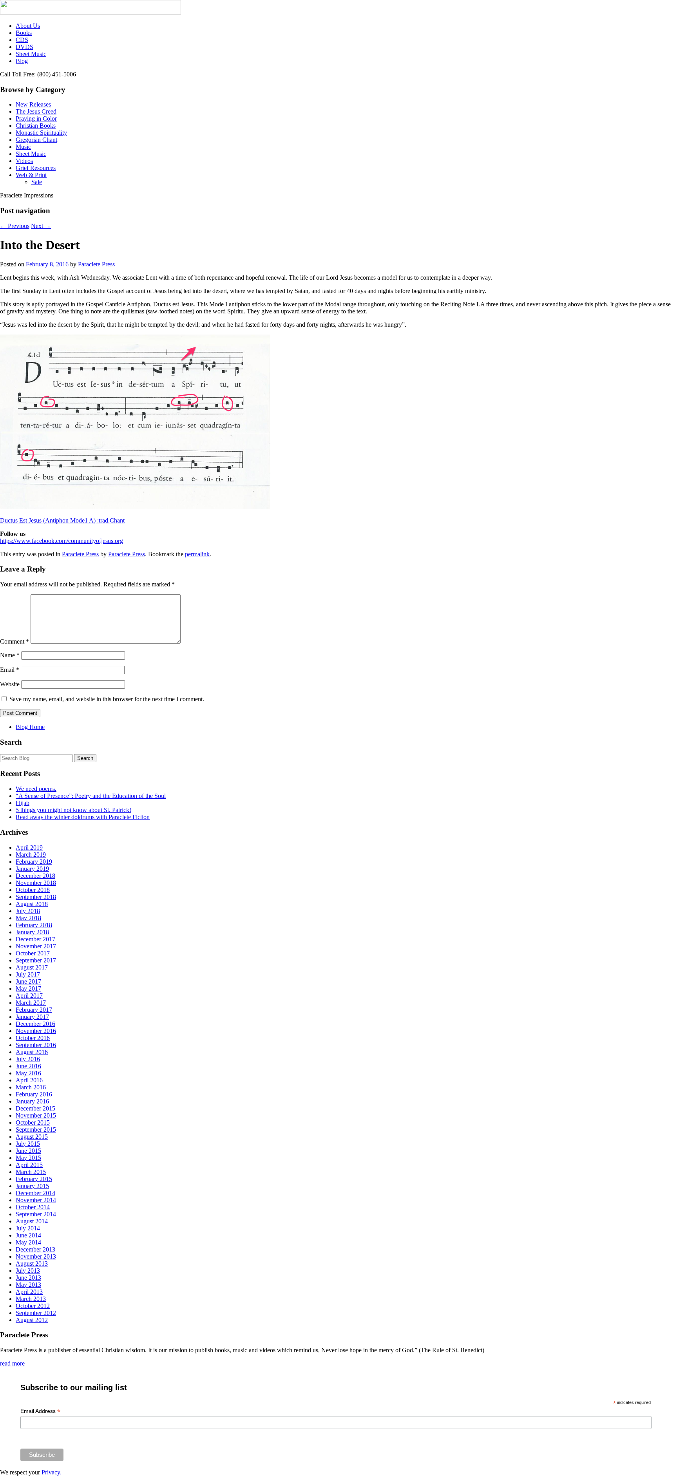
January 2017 (32, 1016)
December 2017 (35, 939)
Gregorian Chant (36, 139)
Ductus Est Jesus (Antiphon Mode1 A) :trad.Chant (62, 520)
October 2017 (33, 953)
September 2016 (36, 1045)
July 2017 (28, 974)
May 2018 (28, 918)
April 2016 (29, 1080)
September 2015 (36, 1129)
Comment (14, 641)
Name (10, 655)
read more (12, 1363)
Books (24, 32)
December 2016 (35, 1023)
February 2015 (34, 1179)
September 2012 (36, 1313)
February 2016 (34, 1094)
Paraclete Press (96, 264)
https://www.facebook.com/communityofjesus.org (61, 540)
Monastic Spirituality (41, 132)
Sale (36, 182)
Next (41, 225)
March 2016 (31, 1087)
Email (9, 669)
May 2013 (28, 1284)
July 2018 (28, 911)
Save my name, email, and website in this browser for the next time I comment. (106, 699)
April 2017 (29, 995)
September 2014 (36, 1214)
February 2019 (34, 861)
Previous (14, 225)
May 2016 (28, 1073)
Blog (22, 61)
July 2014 (28, 1228)
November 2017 (36, 946)
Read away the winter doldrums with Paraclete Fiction (83, 817)
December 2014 (35, 1193)
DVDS (24, 46)
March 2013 (31, 1298)
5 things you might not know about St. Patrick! (73, 810)
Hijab (22, 803)
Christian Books (36, 125)
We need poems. (36, 788)
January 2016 (32, 1101)
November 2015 (36, 1115)
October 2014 (33, 1207)
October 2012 (33, 1305)
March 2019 (31, 854)
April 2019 (29, 847)
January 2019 (32, 868)
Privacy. (52, 1472)
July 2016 (28, 1059)
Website (10, 684)
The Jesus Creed (36, 111)
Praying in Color (36, 118)
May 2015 (28, 1157)
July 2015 (28, 1143)
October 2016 (33, 1038)
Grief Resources (36, 168)
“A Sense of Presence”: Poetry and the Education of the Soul (91, 795)
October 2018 (33, 889)
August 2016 (32, 1052)
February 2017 (34, 1009)
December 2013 (35, 1249)
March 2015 (31, 1171)
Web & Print (31, 175)
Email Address (40, 1411)
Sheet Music (31, 54)
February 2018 (34, 925)
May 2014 (28, 1242)
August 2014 (32, 1221)
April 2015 (29, 1164)
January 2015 (32, 1186)
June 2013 (28, 1277)
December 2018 (35, 875)
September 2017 (36, 960)
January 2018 (32, 932)
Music (23, 146)
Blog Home (30, 727)
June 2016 (28, 1066)
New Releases (33, 104)
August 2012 (32, 1320)
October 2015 (33, 1122)
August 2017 (32, 967)
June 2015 (28, 1150)
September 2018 (36, 897)
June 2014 (28, 1235)
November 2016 (36, 1030)
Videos (24, 160)
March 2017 (31, 1002)
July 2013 (28, 1270)
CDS (22, 39)
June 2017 (28, 981)
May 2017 (28, 988)
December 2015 (35, 1108)
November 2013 (36, 1256)
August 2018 (32, 904)
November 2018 (36, 882)
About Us (28, 25)
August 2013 (32, 1263)
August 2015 (32, 1136)
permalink (197, 554)
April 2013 (29, 1291)
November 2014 (36, 1200)
